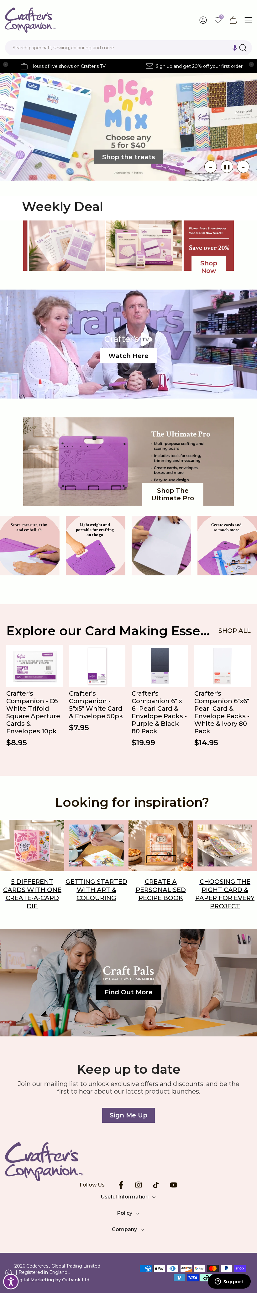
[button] (235, 47)
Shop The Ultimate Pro (172, 494)
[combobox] (128, 47)
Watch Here (128, 356)
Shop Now (208, 266)
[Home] (128, 1161)
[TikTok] (156, 1185)
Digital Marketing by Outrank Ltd (51, 1280)
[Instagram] (138, 1185)
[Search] (243, 48)
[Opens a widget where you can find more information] (229, 1282)
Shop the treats (128, 156)
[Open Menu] (248, 20)
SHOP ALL (234, 630)
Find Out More (129, 992)
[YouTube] (173, 1185)
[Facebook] (121, 1185)
